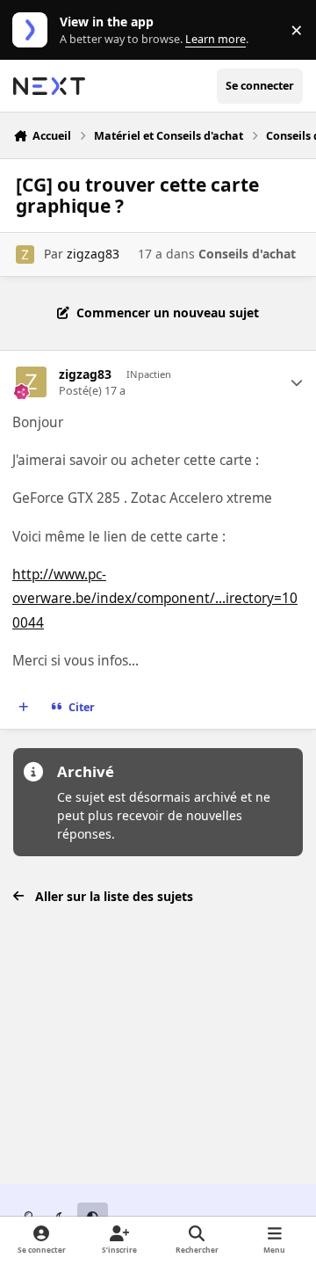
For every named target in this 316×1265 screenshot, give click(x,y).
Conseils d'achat (247, 253)
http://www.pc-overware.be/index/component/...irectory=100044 (155, 598)
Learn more (34, 30)
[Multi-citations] (23, 708)
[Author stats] (297, 382)
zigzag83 (93, 253)
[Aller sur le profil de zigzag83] (25, 254)
